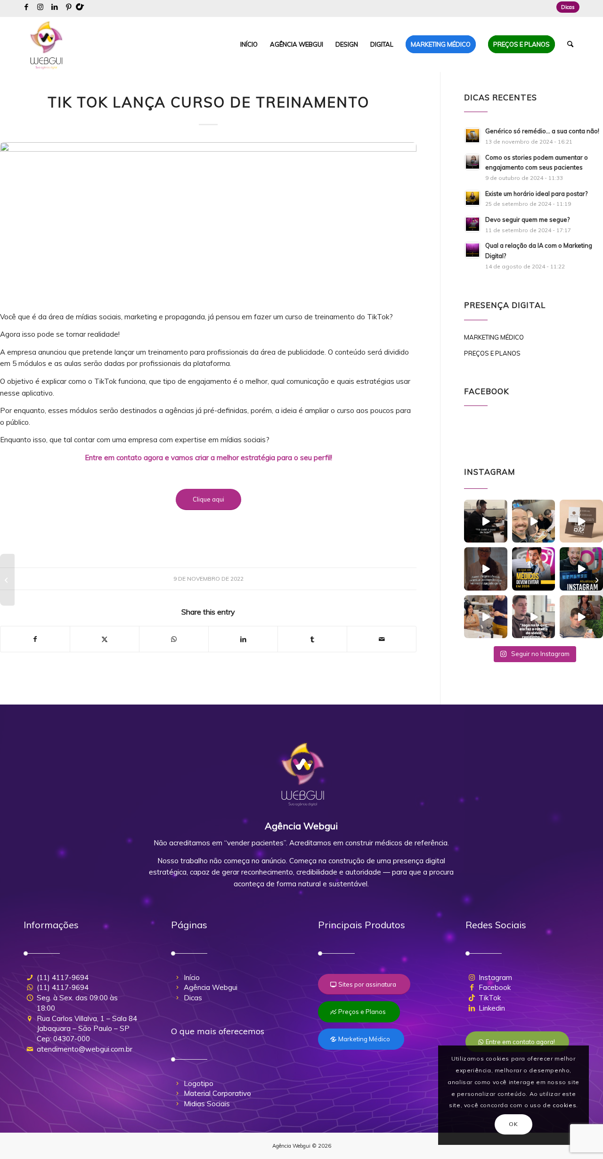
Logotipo (198, 1083)
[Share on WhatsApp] (173, 639)
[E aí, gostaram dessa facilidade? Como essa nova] (581, 569)
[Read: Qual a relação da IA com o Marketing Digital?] (472, 250)
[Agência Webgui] (47, 44)
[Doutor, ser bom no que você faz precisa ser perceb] (485, 569)
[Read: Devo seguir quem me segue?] (472, 224)
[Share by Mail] (381, 639)
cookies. (565, 1105)
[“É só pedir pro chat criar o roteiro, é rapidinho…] (533, 617)
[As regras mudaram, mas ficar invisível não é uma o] (533, 569)
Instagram (495, 977)
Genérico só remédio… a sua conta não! (542, 131)
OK (513, 1123)
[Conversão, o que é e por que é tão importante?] (7, 580)
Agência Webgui (210, 987)
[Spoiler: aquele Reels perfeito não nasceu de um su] (581, 617)
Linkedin (492, 1008)
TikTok (490, 997)
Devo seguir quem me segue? (527, 219)
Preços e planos (492, 353)
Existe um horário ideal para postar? (536, 193)
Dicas (568, 7)
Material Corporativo (217, 1093)
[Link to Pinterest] (69, 7)
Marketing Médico (494, 337)
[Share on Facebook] (35, 639)
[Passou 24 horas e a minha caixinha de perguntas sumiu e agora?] (595, 580)
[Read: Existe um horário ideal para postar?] (472, 198)
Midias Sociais (207, 1103)
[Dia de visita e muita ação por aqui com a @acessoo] (533, 521)
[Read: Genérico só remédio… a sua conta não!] (472, 135)
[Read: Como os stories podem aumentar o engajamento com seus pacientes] (472, 162)
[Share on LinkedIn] (243, 639)
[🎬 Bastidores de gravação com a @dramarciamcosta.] (485, 617)
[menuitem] (565, 7)
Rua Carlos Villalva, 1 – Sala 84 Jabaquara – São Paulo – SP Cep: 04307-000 (87, 1029)
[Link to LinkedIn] (54, 7)
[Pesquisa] (570, 44)
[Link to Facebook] (26, 7)
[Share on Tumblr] (312, 639)
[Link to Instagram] (40, 7)
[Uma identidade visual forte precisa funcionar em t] (581, 521)
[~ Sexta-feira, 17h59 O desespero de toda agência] (485, 521)
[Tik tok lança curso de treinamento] (208, 221)
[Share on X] (104, 639)
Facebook (495, 987)
